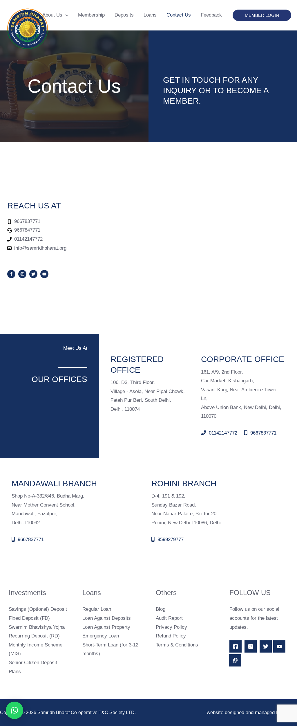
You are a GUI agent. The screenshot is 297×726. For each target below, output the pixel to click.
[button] (262, 15)
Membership (91, 15)
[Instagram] (251, 646)
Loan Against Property (106, 627)
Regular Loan (96, 609)
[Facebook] (235, 646)
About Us (52, 15)
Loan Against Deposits (106, 618)
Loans (150, 15)
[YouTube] (279, 646)
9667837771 (262, 433)
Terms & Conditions (177, 645)
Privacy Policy (171, 627)
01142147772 (222, 433)
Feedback (211, 15)
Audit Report (169, 618)
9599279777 (170, 539)
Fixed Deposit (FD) (29, 618)
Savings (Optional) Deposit (38, 609)
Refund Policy (171, 636)
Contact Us (178, 15)
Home (26, 15)
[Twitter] (266, 646)
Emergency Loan (100, 636)
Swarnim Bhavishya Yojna (37, 627)
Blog (160, 609)
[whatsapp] (235, 660)
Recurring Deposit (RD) (34, 636)
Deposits (124, 15)
